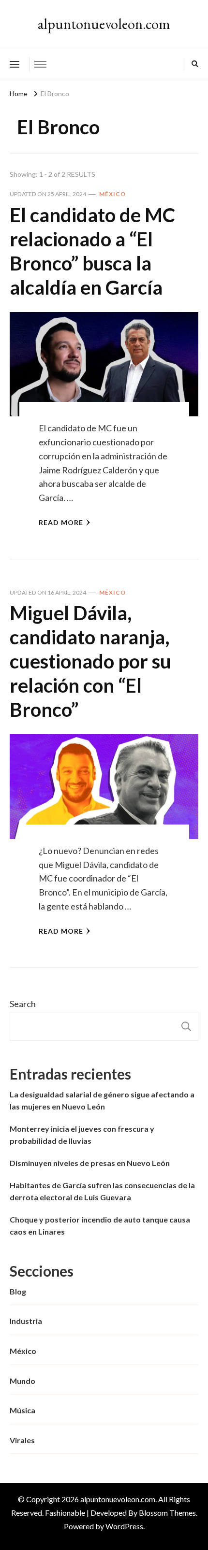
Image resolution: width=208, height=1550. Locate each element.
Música (22, 1410)
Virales (22, 1440)
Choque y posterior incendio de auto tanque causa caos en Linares (100, 1226)
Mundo (22, 1380)
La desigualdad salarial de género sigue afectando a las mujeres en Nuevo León (102, 1100)
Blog (18, 1291)
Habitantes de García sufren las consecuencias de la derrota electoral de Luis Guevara (102, 1191)
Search (23, 1003)
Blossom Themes (167, 1512)
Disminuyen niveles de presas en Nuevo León (90, 1162)
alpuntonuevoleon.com (104, 23)
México (112, 194)
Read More (61, 522)
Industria (26, 1320)
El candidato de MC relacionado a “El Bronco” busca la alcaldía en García (92, 251)
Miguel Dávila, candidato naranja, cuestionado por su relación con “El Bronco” (90, 661)
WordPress (124, 1526)
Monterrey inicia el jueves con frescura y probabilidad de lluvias (82, 1135)
